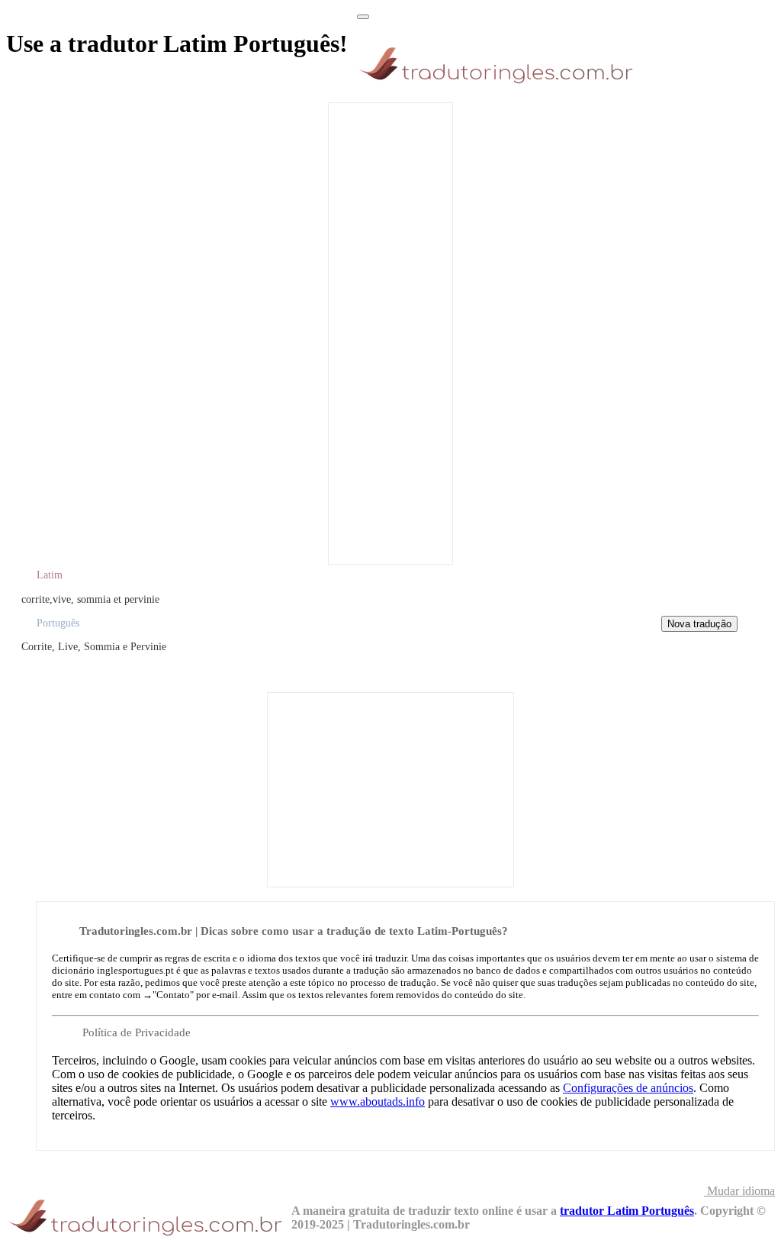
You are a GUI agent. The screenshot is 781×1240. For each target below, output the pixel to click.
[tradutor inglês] (499, 83)
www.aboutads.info (377, 1101)
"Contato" (173, 994)
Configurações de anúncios (628, 1087)
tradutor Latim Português (627, 1210)
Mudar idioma (739, 1190)
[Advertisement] (390, 332)
